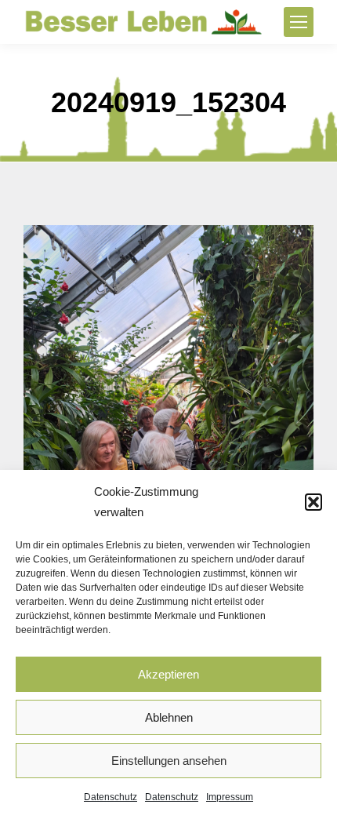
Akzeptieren (168, 674)
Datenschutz (110, 797)
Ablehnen (169, 717)
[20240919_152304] (168, 418)
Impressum (229, 797)
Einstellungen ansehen (168, 760)
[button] (313, 502)
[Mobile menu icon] (298, 22)
